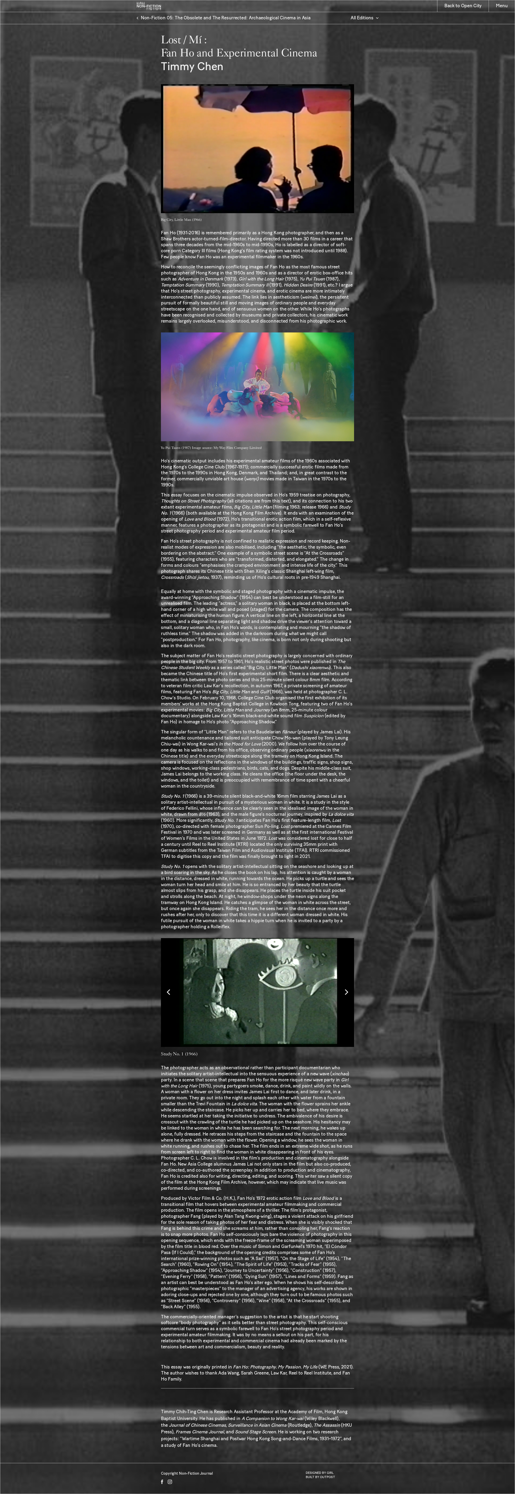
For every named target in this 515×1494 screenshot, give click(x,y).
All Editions (362, 18)
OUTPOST (327, 1477)
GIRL (330, 1472)
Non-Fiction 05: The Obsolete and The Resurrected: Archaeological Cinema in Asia (226, 18)
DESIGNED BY (316, 1472)
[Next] (346, 992)
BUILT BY (313, 1477)
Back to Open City (463, 6)
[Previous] (169, 992)
